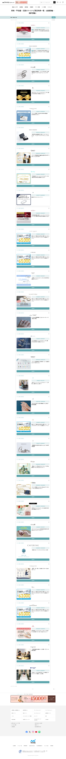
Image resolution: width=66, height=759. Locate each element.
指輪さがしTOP (15, 7)
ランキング (50, 7)
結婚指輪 (21, 7)
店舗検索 (31, 7)
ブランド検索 (37, 7)
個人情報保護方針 (39, 745)
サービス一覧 (20, 745)
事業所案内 (25, 745)
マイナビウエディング (13, 694)
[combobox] (46, 2)
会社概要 (14, 745)
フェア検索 (44, 7)
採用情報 (51, 745)
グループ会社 (46, 745)
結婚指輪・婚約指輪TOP (20, 694)
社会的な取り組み (32, 745)
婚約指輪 (26, 7)
